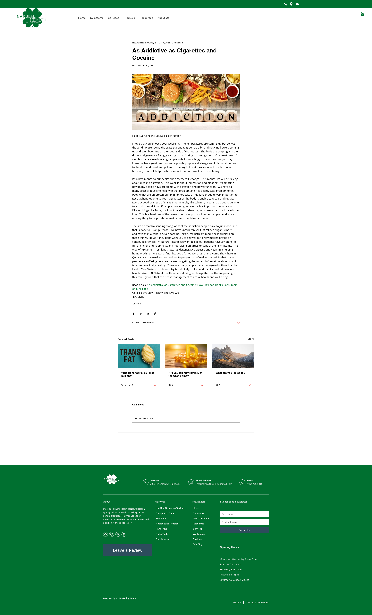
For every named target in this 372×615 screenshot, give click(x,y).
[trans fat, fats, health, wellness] (139, 356)
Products (197, 539)
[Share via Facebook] (133, 313)
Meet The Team (201, 518)
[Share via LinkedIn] (147, 313)
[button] (163, 18)
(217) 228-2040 (254, 484)
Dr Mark (137, 303)
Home (196, 508)
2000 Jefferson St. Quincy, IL (165, 484)
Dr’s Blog (197, 544)
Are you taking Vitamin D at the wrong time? (185, 374)
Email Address (203, 480)
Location (154, 480)
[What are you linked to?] (233, 356)
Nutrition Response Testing (170, 508)
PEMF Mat (161, 529)
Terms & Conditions (258, 602)
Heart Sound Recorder (167, 523)
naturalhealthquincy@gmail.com (214, 484)
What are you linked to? (230, 372)
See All (251, 338)
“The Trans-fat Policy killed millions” (137, 374)
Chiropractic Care (165, 513)
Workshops (199, 534)
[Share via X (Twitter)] (140, 313)
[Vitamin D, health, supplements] (186, 356)
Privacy (237, 602)
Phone (249, 480)
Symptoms (198, 513)
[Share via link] (155, 313)
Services (197, 528)
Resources (198, 523)
